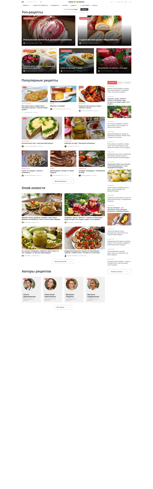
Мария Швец (27, 222)
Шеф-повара (85, 5)
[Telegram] (116, 2)
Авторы (95, 5)
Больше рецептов (60, 181)
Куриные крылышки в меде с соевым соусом (90, 107)
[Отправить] (40, 2)
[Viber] (114, 1)
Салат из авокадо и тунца (71, 68)
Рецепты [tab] (120, 82)
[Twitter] (121, 2)
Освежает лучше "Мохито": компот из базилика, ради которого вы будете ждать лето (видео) (83, 218)
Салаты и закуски (28, 18)
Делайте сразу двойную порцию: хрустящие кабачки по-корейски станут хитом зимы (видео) (41, 218)
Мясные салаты (26, 168)
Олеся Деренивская (58, 175)
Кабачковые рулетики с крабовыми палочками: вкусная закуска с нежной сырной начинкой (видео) (119, 155)
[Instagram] (123, 2)
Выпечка (52, 103)
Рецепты (25, 5)
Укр (130, 2)
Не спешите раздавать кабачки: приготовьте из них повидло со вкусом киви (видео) (40, 252)
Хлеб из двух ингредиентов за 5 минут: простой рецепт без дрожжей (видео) (118, 189)
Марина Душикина (86, 175)
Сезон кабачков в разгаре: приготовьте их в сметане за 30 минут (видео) (117, 253)
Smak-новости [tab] (112, 82)
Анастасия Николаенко (32, 43)
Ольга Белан (70, 146)
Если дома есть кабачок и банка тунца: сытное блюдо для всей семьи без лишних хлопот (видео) (118, 145)
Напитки (65, 5)
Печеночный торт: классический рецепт (37, 143)
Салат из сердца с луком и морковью (32, 171)
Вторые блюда (25, 141)
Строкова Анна (28, 112)
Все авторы (60, 307)
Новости (73, 5)
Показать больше (116, 271)
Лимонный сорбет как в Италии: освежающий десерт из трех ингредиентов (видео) (118, 165)
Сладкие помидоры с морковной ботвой (92, 171)
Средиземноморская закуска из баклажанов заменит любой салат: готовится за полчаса (82, 252)
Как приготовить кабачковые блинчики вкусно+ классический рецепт (34, 107)
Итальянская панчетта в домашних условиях (47, 40)
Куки (75, 9)
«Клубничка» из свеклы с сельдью (112, 68)
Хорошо (84, 9)
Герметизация (82, 168)
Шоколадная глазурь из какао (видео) (62, 171)
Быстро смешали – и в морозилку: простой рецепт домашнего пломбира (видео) (118, 209)
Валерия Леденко (70, 295)
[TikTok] (126, 2)
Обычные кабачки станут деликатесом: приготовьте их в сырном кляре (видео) (117, 232)
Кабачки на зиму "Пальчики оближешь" (80, 143)
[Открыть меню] (22, 2)
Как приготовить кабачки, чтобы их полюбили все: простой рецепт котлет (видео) (118, 263)
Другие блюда (82, 103)
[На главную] (76, 2)
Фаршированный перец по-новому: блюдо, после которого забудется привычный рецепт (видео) (119, 242)
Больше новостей (60, 261)
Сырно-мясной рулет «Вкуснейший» (99, 40)
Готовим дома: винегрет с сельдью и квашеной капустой (39, 67)
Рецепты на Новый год (40, 5)
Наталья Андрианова (87, 43)
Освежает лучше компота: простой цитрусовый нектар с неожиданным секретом (119, 199)
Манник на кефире (57, 106)
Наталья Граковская (72, 255)
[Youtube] (119, 2)
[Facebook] (111, 2)
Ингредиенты (55, 5)
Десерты (52, 168)
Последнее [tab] (127, 82)
